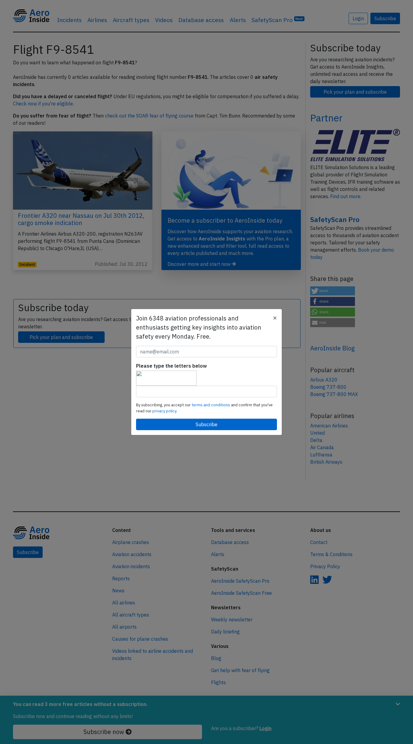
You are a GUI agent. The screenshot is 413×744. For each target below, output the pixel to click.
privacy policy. (164, 411)
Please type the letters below (171, 366)
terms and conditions (211, 404)
